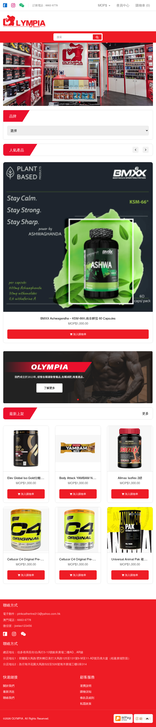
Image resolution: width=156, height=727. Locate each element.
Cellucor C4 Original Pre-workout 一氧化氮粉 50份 (40, 559)
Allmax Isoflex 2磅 (130, 478)
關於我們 (8, 686)
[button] (135, 150)
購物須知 (85, 691)
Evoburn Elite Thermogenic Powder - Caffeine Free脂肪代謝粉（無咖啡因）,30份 (90, 318)
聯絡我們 (8, 697)
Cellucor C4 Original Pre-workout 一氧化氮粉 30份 (92, 559)
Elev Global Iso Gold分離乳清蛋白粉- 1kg (35, 478)
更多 (145, 413)
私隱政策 (85, 703)
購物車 (142, 5)
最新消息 (8, 691)
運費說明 (85, 686)
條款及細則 (87, 697)
